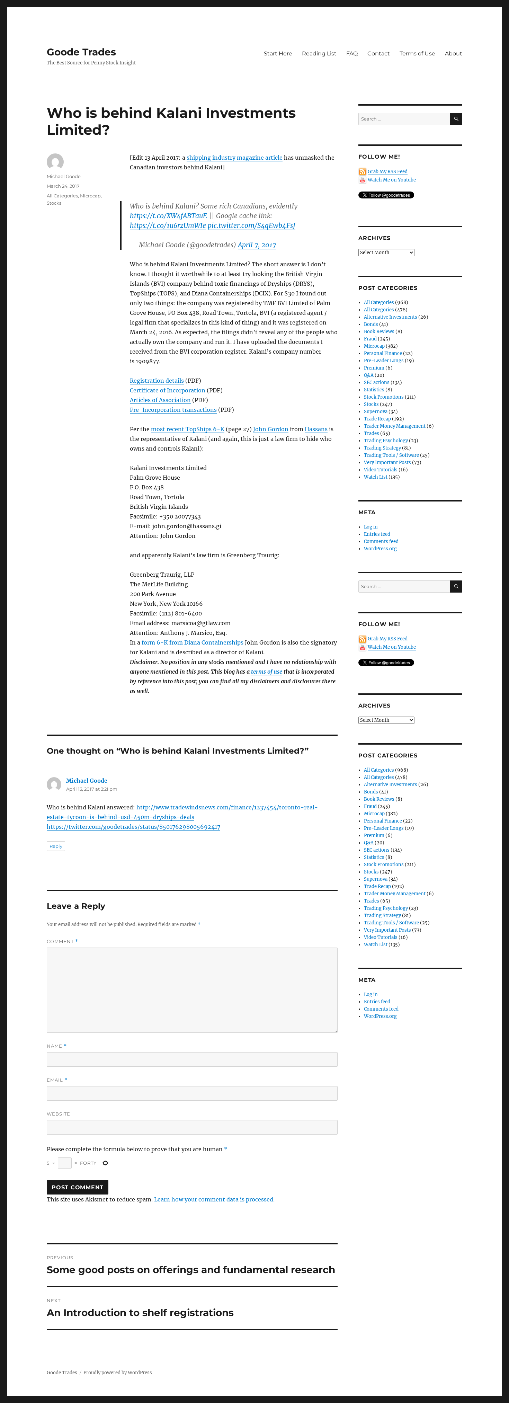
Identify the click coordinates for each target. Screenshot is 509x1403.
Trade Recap (377, 419)
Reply (56, 846)
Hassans (316, 429)
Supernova (375, 412)
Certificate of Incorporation (167, 390)
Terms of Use (417, 53)
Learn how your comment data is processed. (214, 1199)
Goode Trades (81, 52)
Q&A (369, 375)
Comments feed (381, 541)
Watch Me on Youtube (392, 180)
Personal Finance (383, 353)
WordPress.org (380, 549)
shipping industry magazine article (235, 157)
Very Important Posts (387, 462)
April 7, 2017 (257, 245)
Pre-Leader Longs (384, 361)
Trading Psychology (386, 441)
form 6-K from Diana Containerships (192, 642)
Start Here (278, 53)
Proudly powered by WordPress (117, 1373)
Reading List (319, 53)
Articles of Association (160, 400)
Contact (378, 53)
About (453, 53)
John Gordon (270, 429)
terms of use (266, 671)
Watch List (375, 477)
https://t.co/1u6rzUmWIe (168, 225)
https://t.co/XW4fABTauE (168, 216)
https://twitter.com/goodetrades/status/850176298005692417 (133, 826)
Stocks (54, 203)
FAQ (352, 53)
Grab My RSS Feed (388, 172)
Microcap (90, 195)
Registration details (157, 380)
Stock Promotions (384, 397)
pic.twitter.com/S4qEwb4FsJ (251, 225)
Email (57, 1080)
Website (58, 1114)
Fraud (370, 339)
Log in (371, 527)
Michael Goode (64, 176)
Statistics (374, 390)
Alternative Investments (390, 317)
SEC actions (377, 382)
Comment (62, 941)
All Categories (62, 195)
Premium (374, 368)
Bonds (371, 324)
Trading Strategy (382, 448)
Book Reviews (379, 332)
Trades (371, 433)
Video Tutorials (381, 470)
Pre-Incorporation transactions (173, 409)
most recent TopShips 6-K (187, 429)
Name (57, 1046)
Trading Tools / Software (391, 455)
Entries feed (377, 534)
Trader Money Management (395, 426)
